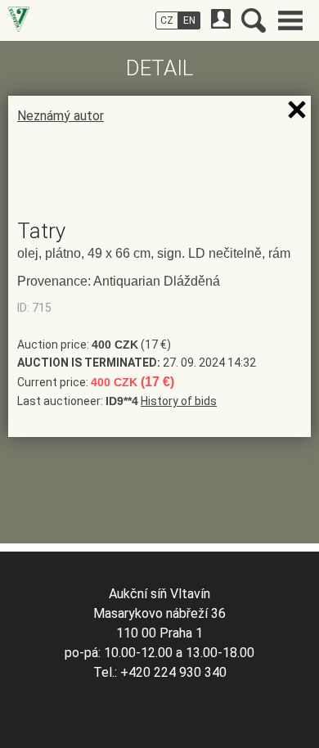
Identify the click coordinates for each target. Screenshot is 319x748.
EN (189, 20)
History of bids (179, 401)
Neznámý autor (60, 116)
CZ (166, 20)
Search (253, 20)
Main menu (290, 20)
